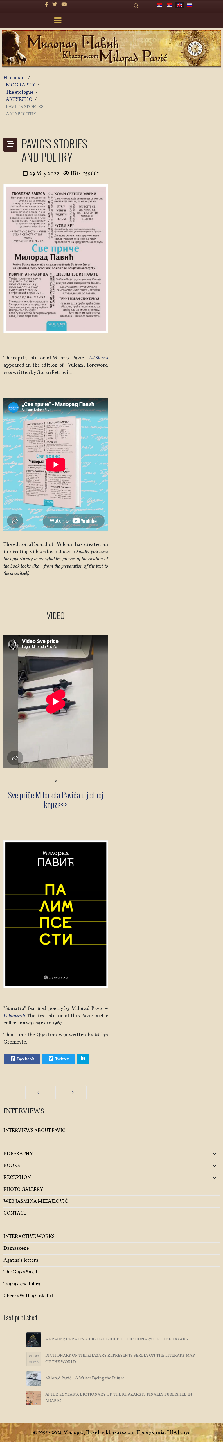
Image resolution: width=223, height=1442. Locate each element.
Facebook (25, 1059)
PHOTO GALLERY (23, 1189)
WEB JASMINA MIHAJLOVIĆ (35, 1201)
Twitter (61, 1059)
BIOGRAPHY (18, 1154)
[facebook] (46, 4)
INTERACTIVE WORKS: (29, 1236)
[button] (184, 1154)
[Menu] (58, 21)
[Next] (71, 1092)
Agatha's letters (20, 1260)
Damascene (16, 1248)
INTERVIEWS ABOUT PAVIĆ (34, 1130)
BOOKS (11, 1165)
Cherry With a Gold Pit (28, 1296)
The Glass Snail (20, 1272)
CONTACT (14, 1213)
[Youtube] (64, 4)
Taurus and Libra (22, 1284)
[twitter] (54, 4)
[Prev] (40, 1092)
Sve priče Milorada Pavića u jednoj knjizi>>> (55, 800)
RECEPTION (17, 1177)
